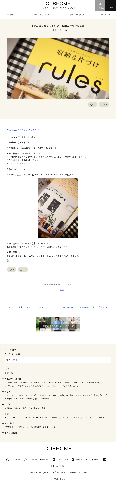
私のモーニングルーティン (30, 382)
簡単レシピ (24, 385)
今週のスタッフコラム (40, 385)
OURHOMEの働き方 (13, 408)
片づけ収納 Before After (89, 382)
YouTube (46, 459)
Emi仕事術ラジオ (81, 459)
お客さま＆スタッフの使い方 (16, 426)
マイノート (18, 398)
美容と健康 (93, 395)
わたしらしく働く (30, 408)
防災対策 (103, 395)
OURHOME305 (15, 459)
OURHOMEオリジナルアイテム (43, 426)
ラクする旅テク (11, 385)
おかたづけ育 (17, 417)
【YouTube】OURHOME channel (64, 385)
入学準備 (29, 398)
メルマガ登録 (60, 466)
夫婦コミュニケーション (71, 417)
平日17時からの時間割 (53, 382)
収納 (62, 395)
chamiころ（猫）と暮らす (93, 417)
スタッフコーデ (70, 382)
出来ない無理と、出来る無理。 (32, 307)
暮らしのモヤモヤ (42, 398)
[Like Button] (91, 104)
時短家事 (69, 395)
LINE (108, 459)
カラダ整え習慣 (11, 382)
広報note (97, 459)
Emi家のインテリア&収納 (25, 395)
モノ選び (8, 398)
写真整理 (55, 417)
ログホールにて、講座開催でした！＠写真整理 (83, 307)
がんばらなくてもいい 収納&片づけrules (26, 130)
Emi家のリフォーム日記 (48, 395)
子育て (7, 417)
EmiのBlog (9, 395)
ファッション (81, 395)
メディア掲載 (58, 290)
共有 (105, 104)
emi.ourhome (32, 459)
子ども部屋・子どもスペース (37, 417)
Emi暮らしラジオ (62, 459)
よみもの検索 (11, 432)
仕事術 (42, 408)
